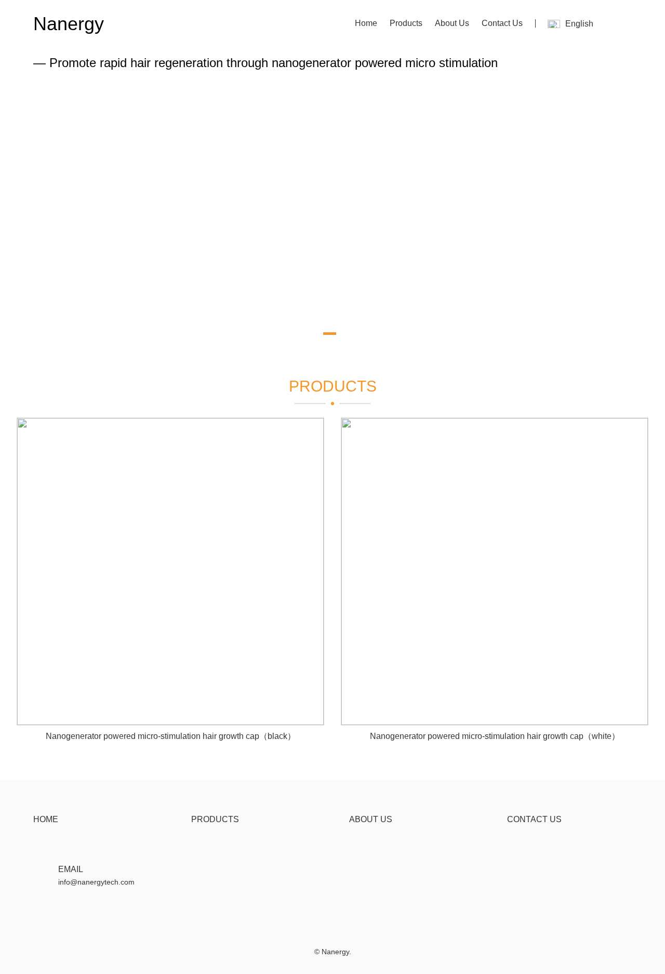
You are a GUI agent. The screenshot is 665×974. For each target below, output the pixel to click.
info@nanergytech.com (96, 882)
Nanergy (68, 23)
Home (366, 23)
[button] (305, 333)
